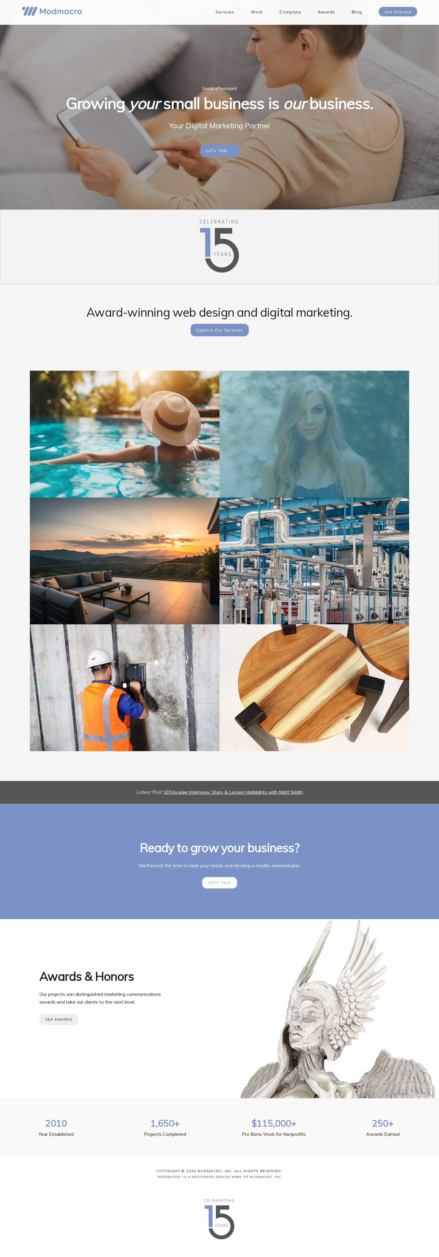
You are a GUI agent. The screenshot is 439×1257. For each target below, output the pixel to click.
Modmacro (52, 11)
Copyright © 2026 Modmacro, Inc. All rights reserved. (219, 1171)
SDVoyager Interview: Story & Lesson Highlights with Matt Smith (233, 792)
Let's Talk (216, 150)
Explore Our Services (220, 330)
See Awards (59, 1019)
